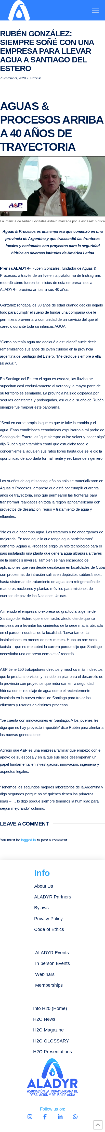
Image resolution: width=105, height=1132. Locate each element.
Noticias (35, 78)
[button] (95, 10)
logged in (28, 840)
